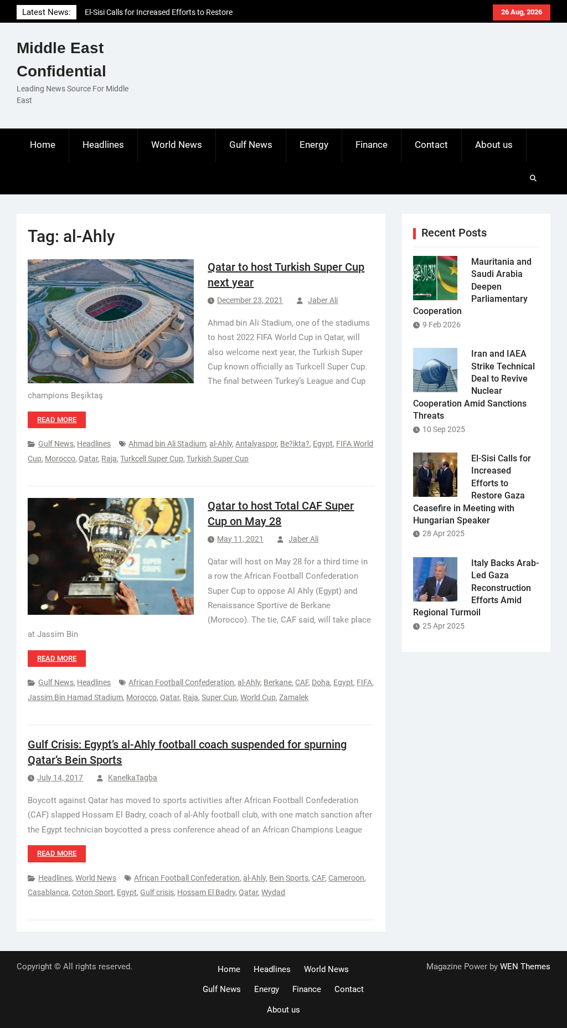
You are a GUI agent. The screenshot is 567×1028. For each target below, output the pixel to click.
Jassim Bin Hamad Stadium (75, 697)
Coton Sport (93, 892)
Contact (431, 144)
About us (494, 144)
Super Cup (219, 697)
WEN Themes (525, 967)
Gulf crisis (157, 892)
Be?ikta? (295, 443)
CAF (301, 682)
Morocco (60, 458)
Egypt (323, 443)
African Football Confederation (181, 682)
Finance (371, 144)
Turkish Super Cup (218, 458)
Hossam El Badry (206, 892)
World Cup (258, 697)
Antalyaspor (256, 443)
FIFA (364, 682)
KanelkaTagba (132, 777)
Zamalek (293, 697)
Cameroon (346, 877)
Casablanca (48, 892)
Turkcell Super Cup (151, 458)
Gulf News (250, 144)
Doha (321, 682)
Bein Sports (288, 877)
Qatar (88, 458)
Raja (109, 458)
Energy (314, 144)
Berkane (278, 682)
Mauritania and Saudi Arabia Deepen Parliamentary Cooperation (472, 286)
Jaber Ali (323, 300)
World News (176, 144)
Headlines (103, 144)
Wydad (273, 892)
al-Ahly (220, 443)
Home (42, 144)
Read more (56, 419)
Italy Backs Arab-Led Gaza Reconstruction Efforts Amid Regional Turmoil (476, 588)
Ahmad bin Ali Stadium (167, 443)
